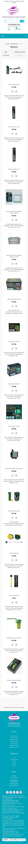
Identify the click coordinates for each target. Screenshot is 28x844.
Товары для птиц (14, 741)
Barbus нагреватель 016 (14, 126)
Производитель (14, 43)
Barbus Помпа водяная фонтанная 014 (14, 468)
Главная (7, 43)
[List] (5, 52)
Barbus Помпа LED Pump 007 (14, 299)
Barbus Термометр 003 (14, 595)
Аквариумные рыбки (14, 747)
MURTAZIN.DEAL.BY (14, 785)
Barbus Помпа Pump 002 (14, 383)
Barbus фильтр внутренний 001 (14, 637)
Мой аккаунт (14, 775)
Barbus (21, 43)
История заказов (14, 777)
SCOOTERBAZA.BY (14, 783)
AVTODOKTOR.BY (14, 782)
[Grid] (3, 52)
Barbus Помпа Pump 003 (14, 426)
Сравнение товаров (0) (19, 52)
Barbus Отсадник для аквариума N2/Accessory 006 (14, 256)
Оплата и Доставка (14, 759)
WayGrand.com (20, 841)
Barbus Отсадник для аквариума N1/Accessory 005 (14, 212)
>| (16, 704)
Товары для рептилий (14, 745)
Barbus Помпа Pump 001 (14, 341)
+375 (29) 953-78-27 (14, 24)
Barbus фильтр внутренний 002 (14, 680)
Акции (14, 763)
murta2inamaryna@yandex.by (14, 726)
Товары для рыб (14, 743)
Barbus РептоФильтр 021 (14, 510)
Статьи (14, 761)
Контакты (14, 765)
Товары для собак (14, 736)
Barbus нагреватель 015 (14, 84)
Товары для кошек (14, 737)
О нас (14, 757)
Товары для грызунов (14, 739)
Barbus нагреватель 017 (14, 169)
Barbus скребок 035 (14, 553)
